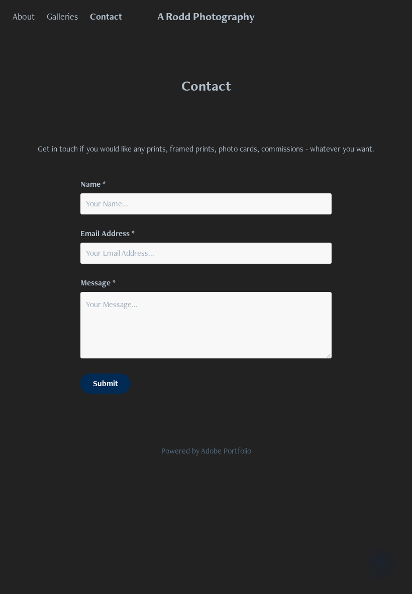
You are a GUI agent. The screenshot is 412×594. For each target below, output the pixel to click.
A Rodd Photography (206, 16)
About (24, 16)
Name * (93, 184)
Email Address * (107, 234)
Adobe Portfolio (226, 450)
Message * (98, 283)
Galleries (62, 16)
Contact (106, 16)
